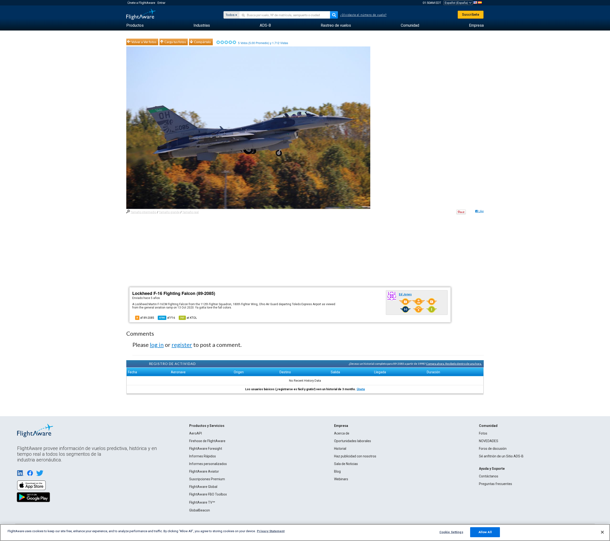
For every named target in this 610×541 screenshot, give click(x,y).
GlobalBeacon (199, 510)
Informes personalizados (208, 464)
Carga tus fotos (175, 42)
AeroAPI (195, 433)
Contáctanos (488, 476)
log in (157, 344)
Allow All (485, 532)
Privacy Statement (271, 531)
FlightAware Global (203, 487)
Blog (337, 471)
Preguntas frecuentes (495, 484)
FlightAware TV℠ (202, 502)
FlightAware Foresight (205, 448)
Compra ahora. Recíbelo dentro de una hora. (454, 363)
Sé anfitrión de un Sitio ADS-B (501, 456)
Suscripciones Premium (207, 479)
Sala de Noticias (346, 464)
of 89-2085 (145, 317)
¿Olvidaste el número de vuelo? (363, 15)
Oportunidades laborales (352, 441)
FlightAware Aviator (204, 471)
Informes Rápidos (202, 456)
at (188, 317)
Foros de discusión (493, 448)
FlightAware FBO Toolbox (208, 494)
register (182, 344)
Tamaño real (190, 212)
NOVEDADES (488, 441)
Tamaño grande (169, 212)
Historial (340, 448)
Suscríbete (470, 14)
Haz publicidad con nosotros (355, 456)
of (167, 317)
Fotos (483, 433)
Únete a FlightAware (141, 3)
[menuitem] (135, 25)
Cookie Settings (451, 532)
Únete (361, 389)
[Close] (602, 532)
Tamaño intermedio (143, 212)
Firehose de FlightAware (207, 441)
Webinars (341, 479)
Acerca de (341, 433)
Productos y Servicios (206, 426)
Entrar (161, 3)
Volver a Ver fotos (143, 42)
